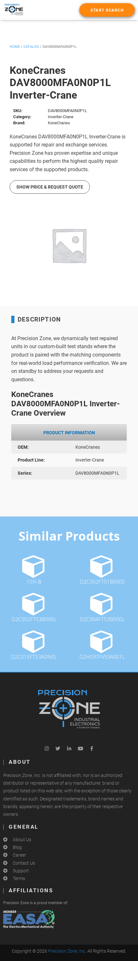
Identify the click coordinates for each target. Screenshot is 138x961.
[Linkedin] (69, 748)
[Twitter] (58, 748)
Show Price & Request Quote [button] (49, 187)
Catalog (31, 47)
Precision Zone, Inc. (67, 951)
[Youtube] (80, 748)
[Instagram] (46, 748)
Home (15, 47)
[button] (107, 10)
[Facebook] (91, 748)
